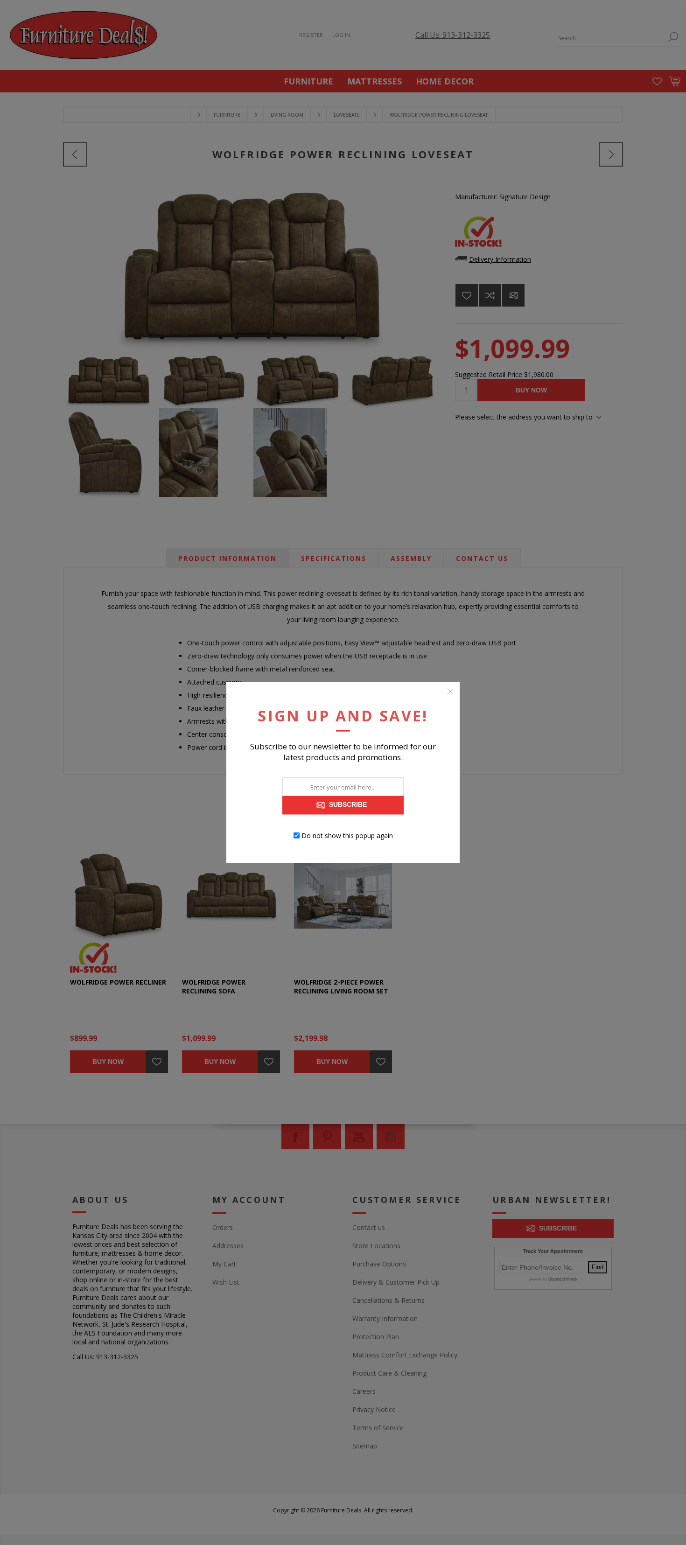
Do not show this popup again (347, 835)
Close (450, 691)
